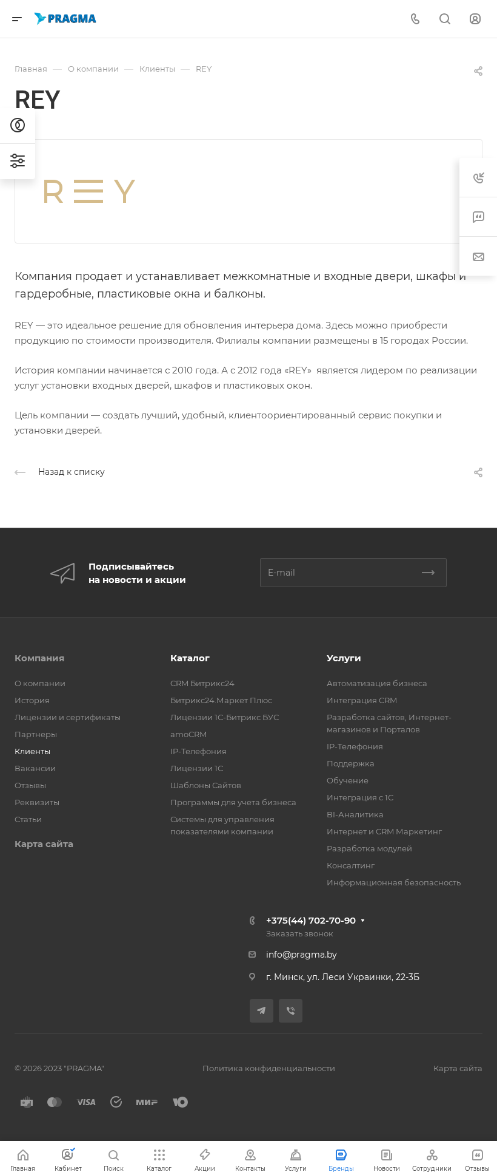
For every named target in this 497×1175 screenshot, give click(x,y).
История (32, 700)
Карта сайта (44, 844)
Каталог (190, 658)
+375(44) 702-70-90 (311, 920)
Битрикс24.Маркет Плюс (221, 700)
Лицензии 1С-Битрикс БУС (224, 717)
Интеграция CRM (362, 700)
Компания (39, 658)
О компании (40, 683)
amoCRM (188, 734)
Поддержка (351, 763)
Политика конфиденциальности (268, 1068)
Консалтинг (351, 865)
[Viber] (290, 1011)
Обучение (348, 780)
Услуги (344, 658)
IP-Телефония (198, 751)
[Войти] (475, 19)
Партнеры (36, 734)
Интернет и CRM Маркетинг (384, 831)
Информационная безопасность (394, 882)
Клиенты (32, 751)
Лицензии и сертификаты (68, 717)
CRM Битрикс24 (202, 683)
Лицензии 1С (196, 768)
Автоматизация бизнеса (377, 683)
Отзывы (30, 785)
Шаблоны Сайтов (205, 785)
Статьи (28, 819)
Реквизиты (37, 802)
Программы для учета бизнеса (233, 802)
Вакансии (35, 768)
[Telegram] (261, 1011)
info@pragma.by (301, 954)
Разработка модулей (369, 848)
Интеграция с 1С (360, 797)
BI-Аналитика (355, 814)
